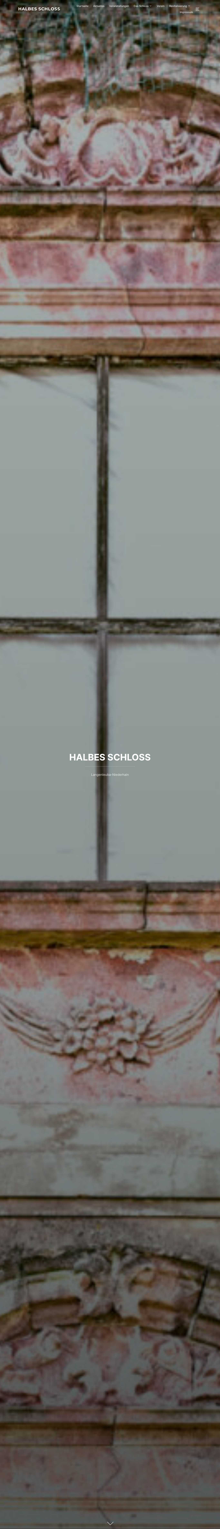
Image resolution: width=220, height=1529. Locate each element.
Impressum (186, 12)
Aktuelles (98, 6)
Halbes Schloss (39, 8)
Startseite (82, 6)
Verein (160, 6)
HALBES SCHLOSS (110, 757)
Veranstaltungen (119, 6)
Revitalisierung (178, 6)
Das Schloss (141, 6)
